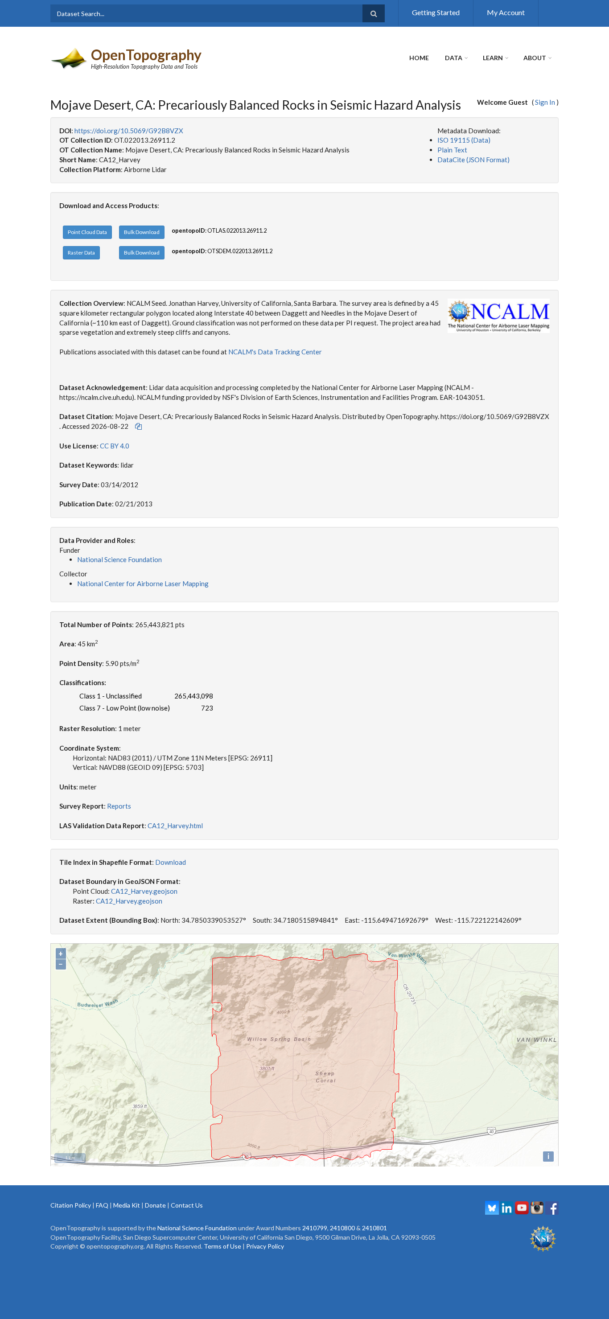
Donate (155, 1205)
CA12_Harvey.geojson (144, 891)
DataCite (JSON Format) (473, 160)
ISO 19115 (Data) (463, 140)
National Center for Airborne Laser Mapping (143, 583)
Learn (493, 58)
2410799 (314, 1228)
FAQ (102, 1205)
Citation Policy (70, 1205)
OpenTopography (146, 54)
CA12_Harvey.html (175, 826)
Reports (119, 806)
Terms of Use (222, 1246)
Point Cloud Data (87, 232)
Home (419, 58)
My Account (506, 12)
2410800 (342, 1228)
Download (170, 862)
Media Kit (126, 1205)
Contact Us (187, 1205)
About (534, 58)
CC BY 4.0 (114, 446)
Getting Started (436, 12)
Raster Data (81, 252)
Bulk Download (142, 232)
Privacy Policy (265, 1246)
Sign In (545, 102)
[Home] (69, 57)
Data (453, 58)
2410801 (374, 1228)
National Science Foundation (119, 559)
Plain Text (452, 150)
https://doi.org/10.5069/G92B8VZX (128, 131)
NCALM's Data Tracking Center (275, 352)
